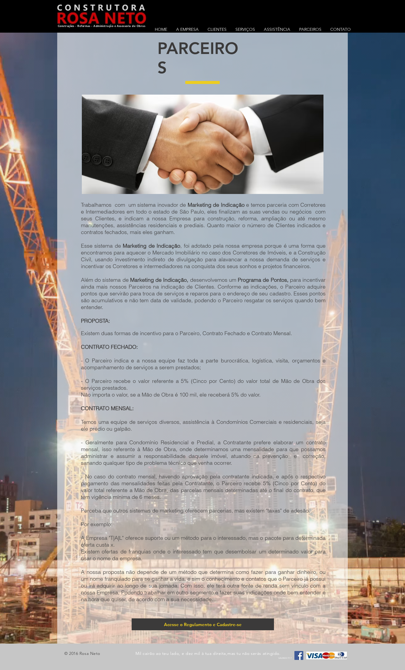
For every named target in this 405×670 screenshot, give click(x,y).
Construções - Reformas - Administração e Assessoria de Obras (101, 26)
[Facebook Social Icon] (298, 655)
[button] (245, 29)
